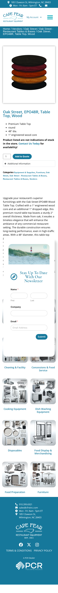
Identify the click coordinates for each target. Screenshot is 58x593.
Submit (41, 336)
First (12, 300)
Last (32, 300)
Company (16, 307)
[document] (29, 296)
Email (14, 321)
